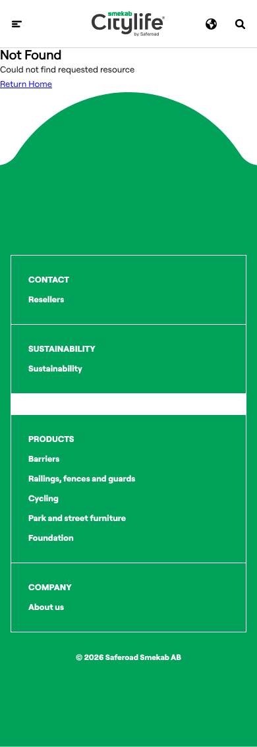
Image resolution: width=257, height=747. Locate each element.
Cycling (43, 498)
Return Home (26, 84)
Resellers (46, 299)
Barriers (43, 459)
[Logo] (128, 23)
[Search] (240, 24)
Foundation (51, 538)
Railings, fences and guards (81, 479)
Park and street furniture (77, 518)
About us (46, 607)
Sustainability (55, 369)
